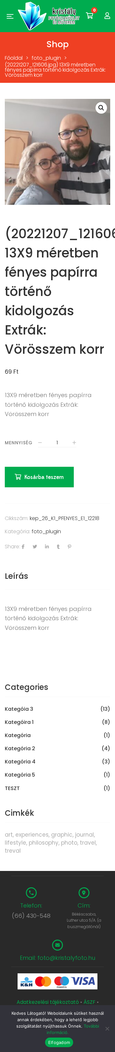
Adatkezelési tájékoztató (48, 1002)
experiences (32, 835)
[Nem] (107, 1028)
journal (84, 835)
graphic (62, 835)
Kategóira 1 (19, 722)
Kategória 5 (20, 775)
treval (13, 851)
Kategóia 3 (19, 709)
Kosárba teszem (44, 477)
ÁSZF (89, 1002)
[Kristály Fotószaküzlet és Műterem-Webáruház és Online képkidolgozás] (49, 16)
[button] (101, 108)
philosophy (43, 843)
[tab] (57, 576)
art (9, 835)
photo (69, 843)
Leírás (16, 576)
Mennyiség (19, 442)
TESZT (12, 788)
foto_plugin (46, 531)
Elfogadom (59, 1042)
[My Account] (107, 16)
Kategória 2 (20, 748)
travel (88, 843)
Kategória (18, 735)
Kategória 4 (20, 762)
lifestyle (15, 843)
